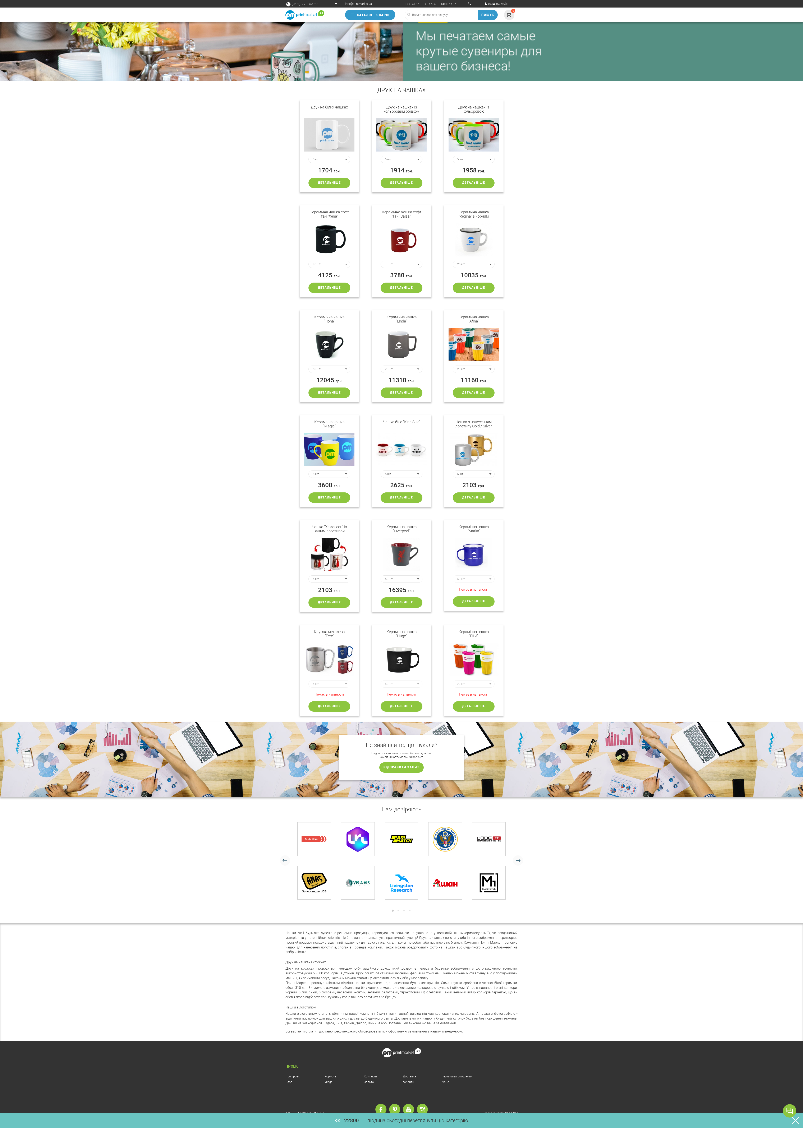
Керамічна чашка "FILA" (474, 634)
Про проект (293, 1076)
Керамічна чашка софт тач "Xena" (329, 214)
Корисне (330, 1076)
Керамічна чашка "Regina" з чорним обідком (474, 214)
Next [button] (518, 860)
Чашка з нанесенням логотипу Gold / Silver (473, 424)
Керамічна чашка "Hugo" (401, 634)
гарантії (408, 1082)
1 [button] (393, 911)
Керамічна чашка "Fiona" (329, 319)
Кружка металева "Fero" (329, 634)
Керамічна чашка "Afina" (474, 319)
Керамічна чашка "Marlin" (474, 529)
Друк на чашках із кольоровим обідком (401, 109)
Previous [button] (285, 860)
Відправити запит (401, 767)
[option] (401, 861)
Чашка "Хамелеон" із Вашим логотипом (329, 529)
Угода (328, 1082)
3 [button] (404, 910)
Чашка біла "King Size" (401, 422)
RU (469, 3)
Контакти (370, 1076)
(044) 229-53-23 (305, 4)
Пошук (487, 15)
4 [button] (409, 910)
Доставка (409, 1076)
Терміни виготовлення (457, 1076)
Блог (288, 1082)
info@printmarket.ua (358, 3)
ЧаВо (445, 1082)
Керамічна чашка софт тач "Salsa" (401, 214)
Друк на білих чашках (329, 107)
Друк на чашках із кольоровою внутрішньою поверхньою (473, 109)
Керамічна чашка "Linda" (401, 319)
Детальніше (329, 182)
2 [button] (398, 910)
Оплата (369, 1082)
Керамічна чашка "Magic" (329, 424)
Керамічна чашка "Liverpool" (401, 529)
